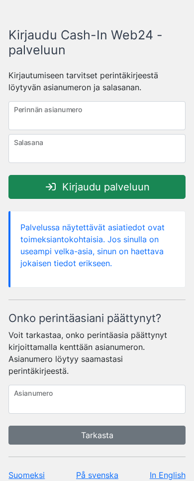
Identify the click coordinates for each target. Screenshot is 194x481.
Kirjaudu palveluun (104, 187)
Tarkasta (97, 435)
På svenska (97, 475)
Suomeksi (26, 475)
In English (168, 475)
